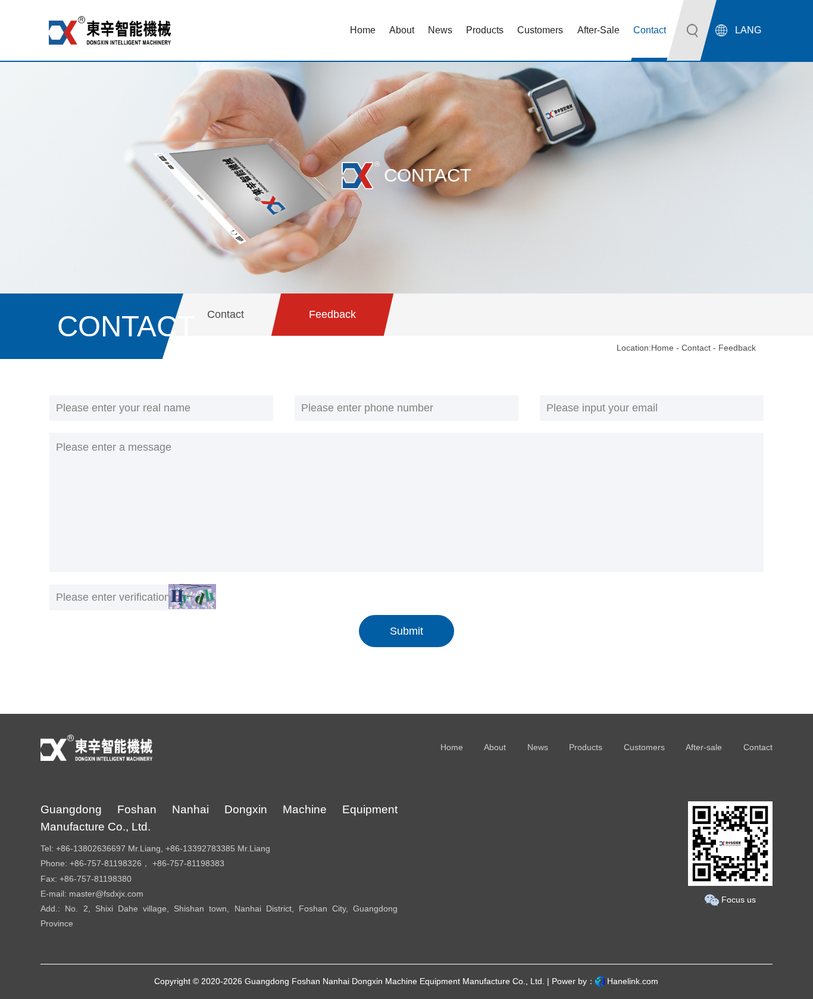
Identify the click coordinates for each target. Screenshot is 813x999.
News (537, 747)
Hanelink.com (632, 981)
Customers (644, 747)
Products (585, 747)
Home (662, 347)
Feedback (332, 314)
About (495, 747)
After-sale (704, 747)
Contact (225, 314)
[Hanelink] (600, 981)
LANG (748, 30)
